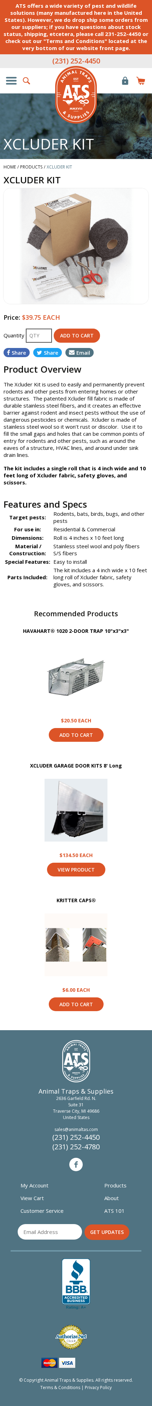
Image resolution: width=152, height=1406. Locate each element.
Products (115, 1185)
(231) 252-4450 (76, 61)
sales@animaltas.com (76, 1129)
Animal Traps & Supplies (76, 95)
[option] (76, 246)
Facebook (76, 1164)
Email (83, 352)
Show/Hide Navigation (11, 80)
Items (140, 80)
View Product (76, 675)
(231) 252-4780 (76, 1146)
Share (19, 352)
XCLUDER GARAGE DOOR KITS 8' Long (76, 765)
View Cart (32, 1198)
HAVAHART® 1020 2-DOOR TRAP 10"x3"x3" (76, 631)
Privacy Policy (98, 1387)
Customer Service (42, 1210)
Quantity (15, 335)
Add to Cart (76, 735)
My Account (34, 1185)
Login (125, 80)
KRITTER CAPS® (76, 900)
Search (27, 80)
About (111, 1198)
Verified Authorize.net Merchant (71, 1337)
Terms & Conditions (60, 1387)
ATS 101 (114, 1210)
